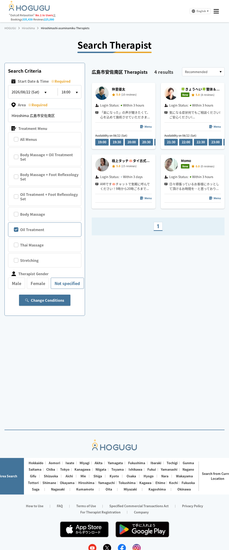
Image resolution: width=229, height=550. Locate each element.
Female (38, 283)
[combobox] (203, 71)
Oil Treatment (32, 229)
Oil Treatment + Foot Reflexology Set (49, 196)
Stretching (29, 260)
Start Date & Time (44, 81)
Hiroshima (28, 28)
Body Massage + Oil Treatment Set (46, 157)
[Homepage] (29, 9)
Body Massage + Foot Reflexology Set (49, 177)
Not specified (67, 283)
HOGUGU (10, 28)
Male (16, 283)
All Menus (28, 139)
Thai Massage (32, 245)
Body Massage (32, 214)
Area (32, 104)
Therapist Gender (33, 273)
